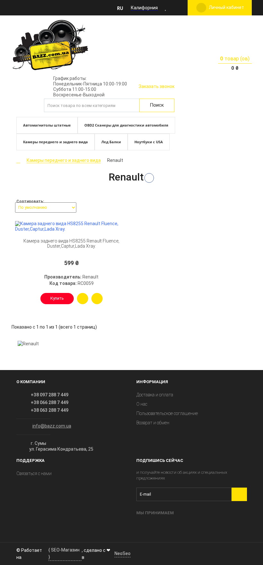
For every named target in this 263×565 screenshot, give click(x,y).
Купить (57, 298)
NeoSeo (123, 553)
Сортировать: (30, 201)
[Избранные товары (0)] (166, 7)
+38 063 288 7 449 (49, 410)
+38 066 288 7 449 (49, 402)
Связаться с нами (34, 473)
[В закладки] (97, 298)
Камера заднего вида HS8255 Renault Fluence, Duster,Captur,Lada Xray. (71, 243)
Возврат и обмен (152, 422)
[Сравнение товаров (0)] (175, 7)
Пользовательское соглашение (167, 413)
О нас (141, 404)
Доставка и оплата (154, 394)
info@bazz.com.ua (51, 425)
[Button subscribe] (239, 494)
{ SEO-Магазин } (64, 553)
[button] (122, 8)
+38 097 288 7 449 (49, 394)
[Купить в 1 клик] (82, 298)
